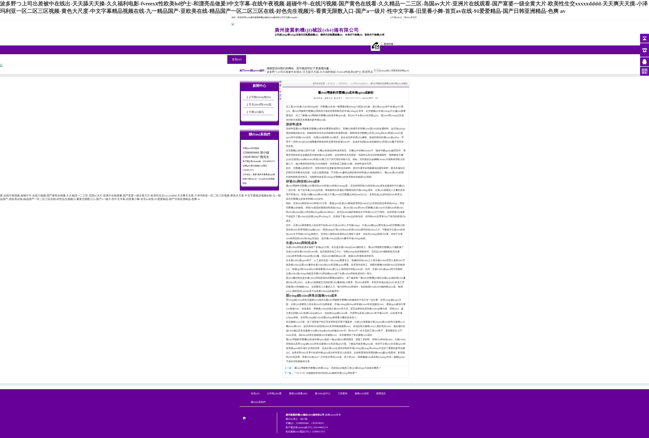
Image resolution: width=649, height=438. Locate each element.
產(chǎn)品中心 (274, 59)
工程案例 (293, 59)
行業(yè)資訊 (256, 111)
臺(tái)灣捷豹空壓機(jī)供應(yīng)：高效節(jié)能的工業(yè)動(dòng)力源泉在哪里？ (337, 368)
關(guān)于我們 (255, 59)
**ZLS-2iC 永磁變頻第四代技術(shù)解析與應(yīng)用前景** (325, 373)
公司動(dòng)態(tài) (260, 97)
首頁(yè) (237, 59)
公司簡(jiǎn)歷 (274, 393)
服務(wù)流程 (362, 393)
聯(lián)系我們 (410, 17)
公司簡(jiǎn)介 (396, 17)
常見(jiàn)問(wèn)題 (260, 104)
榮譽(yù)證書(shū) (298, 393)
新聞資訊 (311, 59)
